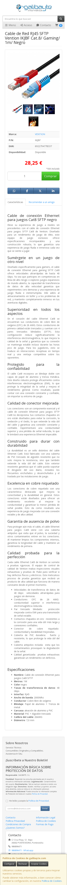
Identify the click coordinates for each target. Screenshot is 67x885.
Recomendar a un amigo (42, 202)
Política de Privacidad (40, 794)
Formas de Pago (45, 824)
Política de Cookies (52, 880)
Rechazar (23, 863)
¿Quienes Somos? (15, 827)
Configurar (9, 863)
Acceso (27, 25)
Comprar (50, 176)
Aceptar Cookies (39, 863)
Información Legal (45, 817)
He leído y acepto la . (29, 800)
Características (15, 202)
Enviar (45, 808)
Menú (12, 25)
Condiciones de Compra (18, 824)
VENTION (40, 134)
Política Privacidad (15, 820)
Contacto (45, 25)
